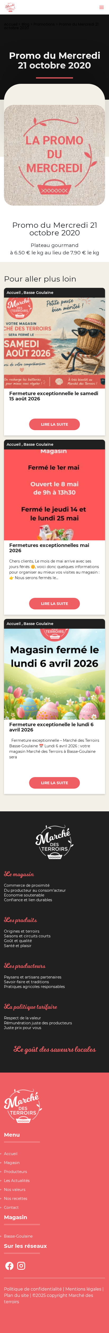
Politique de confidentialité (33, 1289)
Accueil (10, 24)
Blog (25, 24)
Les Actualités (17, 1180)
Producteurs (15, 1171)
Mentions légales (83, 1289)
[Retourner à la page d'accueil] (10, 6)
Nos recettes (15, 1198)
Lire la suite (54, 424)
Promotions (44, 24)
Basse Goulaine (38, 292)
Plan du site (16, 1295)
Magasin (12, 1162)
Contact (11, 1207)
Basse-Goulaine (18, 1236)
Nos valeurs (14, 1189)
